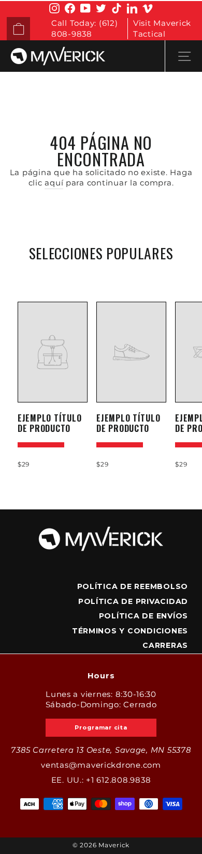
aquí (54, 183)
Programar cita (101, 727)
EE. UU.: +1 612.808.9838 (101, 780)
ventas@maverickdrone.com (101, 765)
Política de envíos (143, 615)
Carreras (165, 645)
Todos (101, 277)
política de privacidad (133, 601)
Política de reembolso (132, 586)
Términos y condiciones (130, 630)
